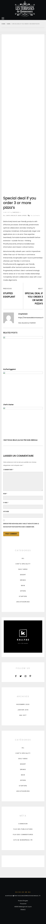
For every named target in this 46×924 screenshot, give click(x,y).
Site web (6, 511)
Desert (23, 575)
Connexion (23, 824)
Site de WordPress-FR (23, 840)
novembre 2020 (23, 704)
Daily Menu (23, 569)
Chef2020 (16, 212)
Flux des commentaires (23, 834)
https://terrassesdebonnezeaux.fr (30, 318)
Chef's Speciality (11, 215)
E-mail (5, 502)
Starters (23, 596)
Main (19, 215)
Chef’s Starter (8, 405)
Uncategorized (23, 602)
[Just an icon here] (16, 676)
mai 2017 (23, 715)
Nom (5, 494)
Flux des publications (23, 829)
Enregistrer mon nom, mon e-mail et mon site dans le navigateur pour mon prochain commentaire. (21, 525)
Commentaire (8, 470)
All (4, 215)
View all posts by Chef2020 (27, 323)
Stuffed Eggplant (9, 369)
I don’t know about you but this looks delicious (20, 440)
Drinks (23, 580)
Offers (24, 215)
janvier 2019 (23, 710)
